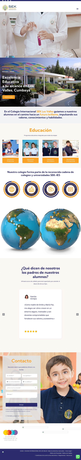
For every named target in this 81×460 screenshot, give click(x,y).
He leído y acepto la (19, 416)
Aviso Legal (68, 451)
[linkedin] (10, 0)
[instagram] (5, 0)
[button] (9, 216)
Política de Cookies (67, 453)
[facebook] (2, 0)
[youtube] (7, 0)
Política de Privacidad (25, 416)
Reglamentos (62, 455)
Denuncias (69, 455)
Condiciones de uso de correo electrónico (47, 455)
